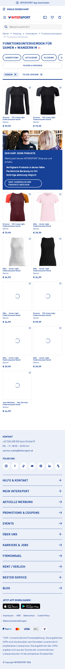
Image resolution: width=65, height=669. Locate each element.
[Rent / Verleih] (32, 566)
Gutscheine (31, 57)
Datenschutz (29, 615)
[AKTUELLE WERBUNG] (32, 502)
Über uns (10, 534)
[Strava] (58, 466)
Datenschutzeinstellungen (14, 621)
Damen (6, 33)
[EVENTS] (32, 523)
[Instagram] (6, 466)
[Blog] (32, 588)
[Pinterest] (40, 466)
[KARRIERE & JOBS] (32, 545)
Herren (8, 74)
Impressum (8, 615)
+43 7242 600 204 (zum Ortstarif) (19, 441)
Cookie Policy (44, 615)
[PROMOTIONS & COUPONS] (32, 512)
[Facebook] (14, 466)
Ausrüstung (11, 57)
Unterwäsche (31, 33)
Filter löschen (30, 74)
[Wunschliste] (52, 17)
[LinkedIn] (49, 466)
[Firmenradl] (32, 555)
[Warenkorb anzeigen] (60, 17)
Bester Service (15, 577)
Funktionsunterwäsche (51, 33)
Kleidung (17, 33)
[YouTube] (32, 466)
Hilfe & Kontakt (15, 480)
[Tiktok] (23, 466)
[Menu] (5, 17)
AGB (18, 615)
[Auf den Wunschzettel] (30, 88)
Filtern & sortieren (32, 65)
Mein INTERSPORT (16, 491)
